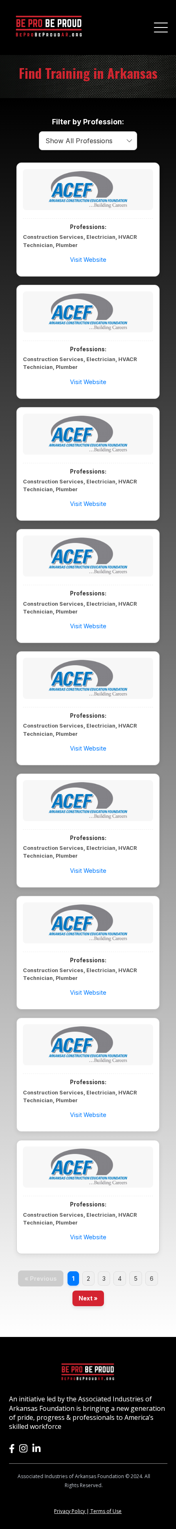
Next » (88, 1298)
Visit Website (88, 259)
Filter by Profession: (88, 121)
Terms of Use (105, 1511)
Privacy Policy (70, 1511)
